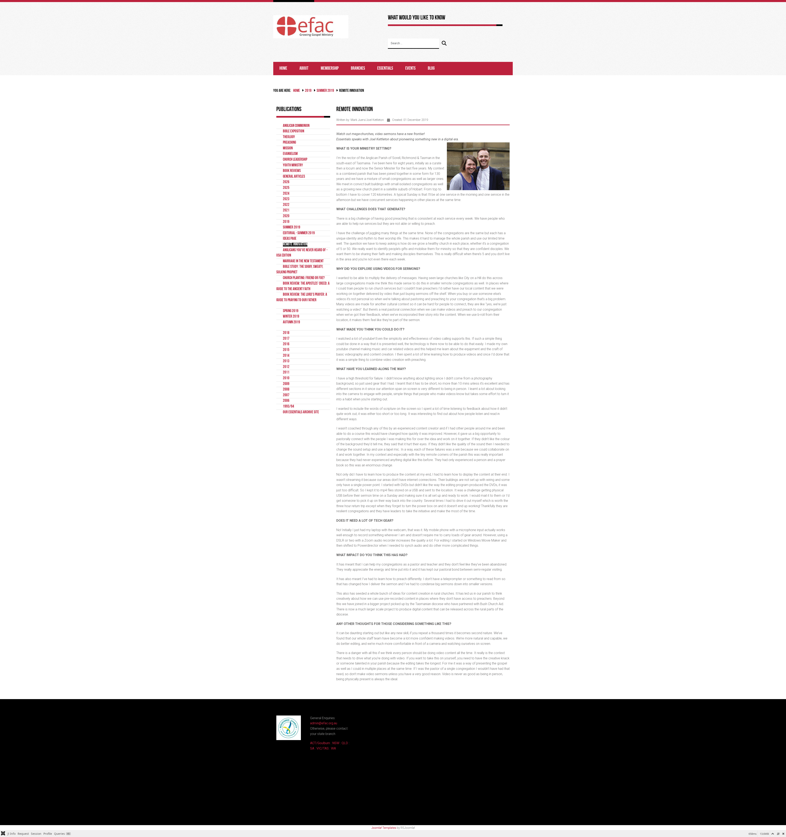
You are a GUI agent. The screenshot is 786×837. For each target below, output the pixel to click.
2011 (286, 373)
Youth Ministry (293, 165)
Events (410, 68)
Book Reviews (292, 171)
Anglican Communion (296, 126)
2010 (286, 378)
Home (283, 68)
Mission (288, 148)
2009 (286, 384)
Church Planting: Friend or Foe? (304, 278)
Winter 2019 (291, 317)
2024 (286, 194)
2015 (286, 350)
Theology (289, 137)
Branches (358, 68)
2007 (286, 395)
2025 (286, 188)
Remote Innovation (295, 244)
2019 (308, 91)
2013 (286, 361)
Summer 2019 (325, 91)
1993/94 (288, 407)
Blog (431, 68)
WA (333, 748)
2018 (286, 333)
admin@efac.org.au (323, 723)
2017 (286, 339)
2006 (286, 401)
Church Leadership (295, 160)
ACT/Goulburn (320, 743)
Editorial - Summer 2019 (299, 233)
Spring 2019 (290, 311)
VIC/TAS (322, 748)
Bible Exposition (293, 131)
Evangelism (290, 154)
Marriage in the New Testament (303, 261)
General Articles (294, 177)
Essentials (385, 68)
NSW (335, 743)
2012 (286, 367)
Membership (330, 68)
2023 (286, 199)
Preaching (289, 143)
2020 (286, 216)
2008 (286, 390)
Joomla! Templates (383, 827)
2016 (286, 344)
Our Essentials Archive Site (301, 412)
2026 (286, 182)
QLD (345, 743)
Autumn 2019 (291, 322)
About (303, 68)
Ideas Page (289, 239)
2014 (286, 356)
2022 (286, 205)
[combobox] (413, 44)
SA (312, 748)
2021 (286, 210)
